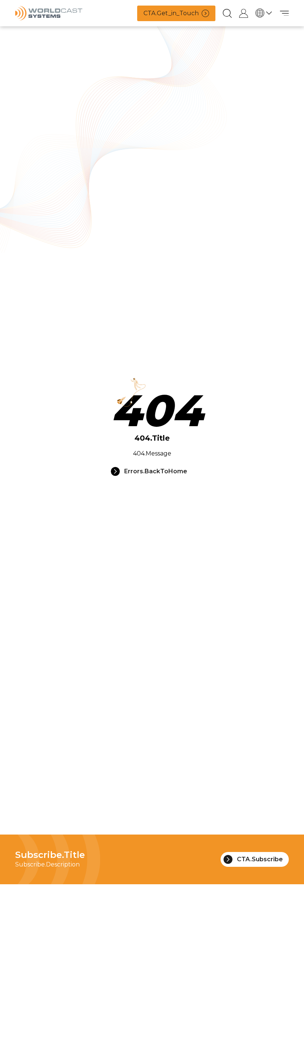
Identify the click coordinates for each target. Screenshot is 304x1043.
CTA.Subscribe (260, 859)
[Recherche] (227, 13)
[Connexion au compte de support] (243, 13)
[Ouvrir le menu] (284, 13)
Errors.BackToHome (155, 471)
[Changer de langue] (263, 13)
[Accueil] (48, 13)
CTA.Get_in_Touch (171, 13)
